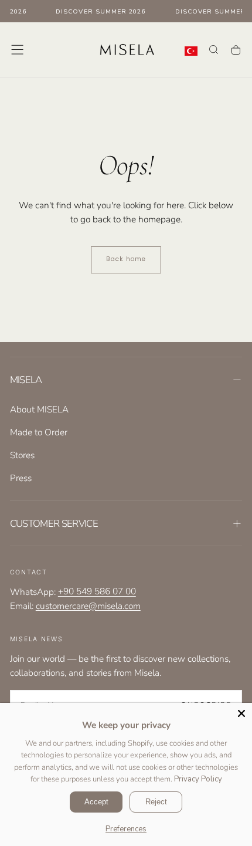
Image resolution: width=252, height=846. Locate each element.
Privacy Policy (198, 779)
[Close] (241, 713)
